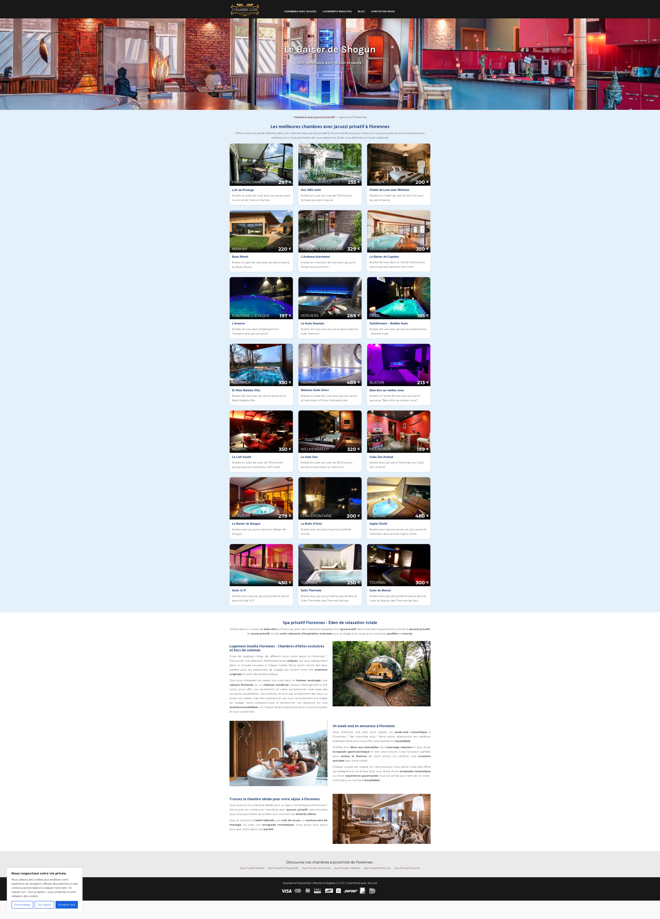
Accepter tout (66, 904)
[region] (44, 890)
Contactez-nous (383, 11)
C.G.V (341, 883)
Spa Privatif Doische (407, 868)
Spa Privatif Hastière (347, 868)
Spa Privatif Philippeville (283, 868)
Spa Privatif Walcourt (377, 868)
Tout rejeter (44, 904)
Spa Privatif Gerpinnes (316, 868)
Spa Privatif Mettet (252, 868)
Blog (361, 11)
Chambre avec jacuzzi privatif (314, 117)
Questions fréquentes (297, 883)
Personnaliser (22, 904)
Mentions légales (324, 883)
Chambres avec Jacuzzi (361, 883)
